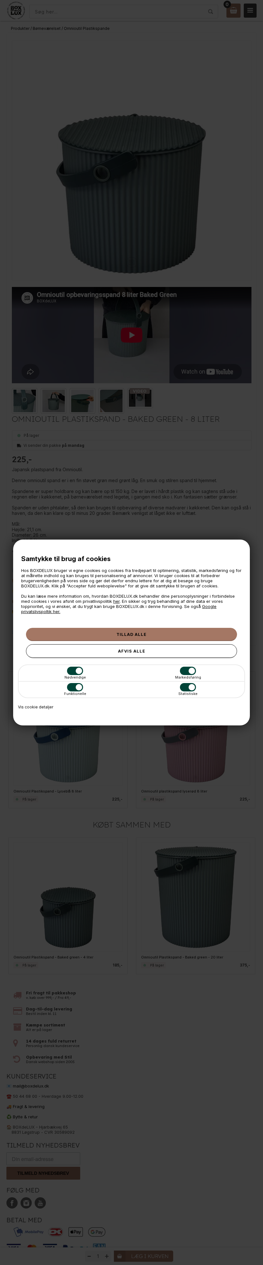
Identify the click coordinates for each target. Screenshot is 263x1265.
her (116, 601)
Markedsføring (188, 677)
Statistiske (188, 693)
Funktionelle (75, 693)
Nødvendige (75, 677)
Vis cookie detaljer (35, 707)
